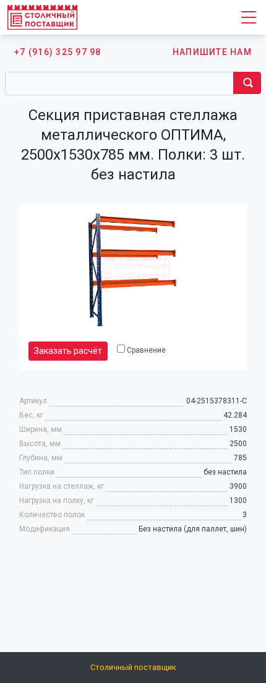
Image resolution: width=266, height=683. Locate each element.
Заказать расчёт (68, 351)
